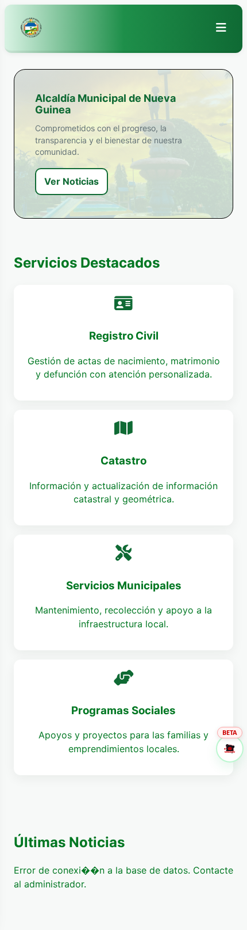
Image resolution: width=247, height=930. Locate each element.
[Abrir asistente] (230, 749)
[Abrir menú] (221, 27)
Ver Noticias (71, 181)
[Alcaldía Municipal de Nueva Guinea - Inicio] (31, 28)
